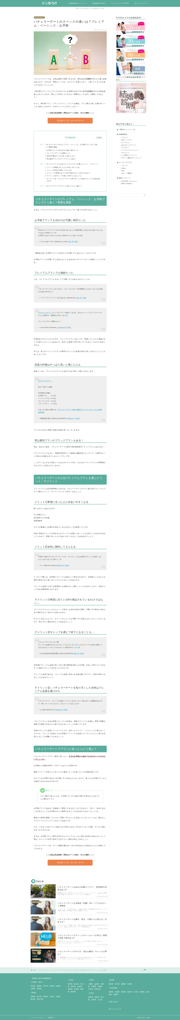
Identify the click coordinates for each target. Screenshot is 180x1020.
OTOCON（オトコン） (129, 181)
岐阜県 (76, 989)
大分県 (136, 992)
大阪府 (93, 986)
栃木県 (39, 996)
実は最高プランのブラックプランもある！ (61, 159)
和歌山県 (97, 989)
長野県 (70, 989)
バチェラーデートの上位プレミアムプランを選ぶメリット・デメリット (72, 164)
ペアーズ (124, 165)
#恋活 (74, 409)
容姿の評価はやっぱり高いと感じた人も (61, 156)
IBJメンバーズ (126, 140)
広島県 (93, 999)
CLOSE (99, 137)
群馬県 (45, 996)
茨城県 (33, 996)
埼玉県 (51, 996)
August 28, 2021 (65, 327)
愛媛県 (123, 984)
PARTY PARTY (126, 183)
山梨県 (79, 986)
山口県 (100, 999)
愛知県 (73, 991)
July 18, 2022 (73, 241)
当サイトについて (141, 3)
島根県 (96, 997)
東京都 (33, 999)
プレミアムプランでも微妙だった (58, 153)
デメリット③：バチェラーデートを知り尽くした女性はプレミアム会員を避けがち (73, 180)
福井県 (73, 986)
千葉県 (58, 996)
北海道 (33, 986)
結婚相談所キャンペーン (78, 3)
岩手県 (45, 986)
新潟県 (70, 984)
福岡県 (111, 992)
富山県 (76, 984)
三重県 (90, 984)
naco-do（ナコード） (129, 145)
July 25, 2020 (81, 298)
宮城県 (58, 986)
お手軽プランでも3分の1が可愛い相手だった (62, 150)
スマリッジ (125, 152)
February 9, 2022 (61, 709)
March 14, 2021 (63, 565)
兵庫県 (100, 986)
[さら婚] (50, 4)
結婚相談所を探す (99, 3)
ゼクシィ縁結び (126, 173)
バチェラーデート (39, 17)
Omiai (123, 168)
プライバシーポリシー (38, 1017)
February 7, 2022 (73, 418)
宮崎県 (142, 992)
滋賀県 (96, 984)
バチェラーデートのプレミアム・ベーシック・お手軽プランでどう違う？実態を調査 (71, 146)
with (122, 170)
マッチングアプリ (125, 162)
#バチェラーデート (44, 312)
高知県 (129, 984)
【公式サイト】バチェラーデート (70, 121)
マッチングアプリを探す (120, 3)
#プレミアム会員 (95, 409)
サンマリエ (125, 142)
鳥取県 (90, 997)
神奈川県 (40, 999)
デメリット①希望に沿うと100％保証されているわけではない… (69, 173)
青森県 (39, 986)
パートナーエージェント (130, 150)
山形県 (33, 988)
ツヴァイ (125, 137)
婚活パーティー (125, 178)
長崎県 (123, 992)
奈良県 (90, 989)
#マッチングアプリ (64, 409)
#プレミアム (84, 409)
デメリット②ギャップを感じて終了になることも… (65, 176)
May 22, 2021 (79, 653)
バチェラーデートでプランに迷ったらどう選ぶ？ (63, 186)
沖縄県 (115, 994)
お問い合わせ (113, 1002)
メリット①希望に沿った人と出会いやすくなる (63, 167)
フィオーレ (125, 147)
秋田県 (51, 986)
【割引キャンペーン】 (127, 129)
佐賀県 (117, 992)
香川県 (117, 984)
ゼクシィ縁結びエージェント (131, 158)
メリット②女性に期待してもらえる (59, 170)
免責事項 (50, 1017)
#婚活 (78, 409)
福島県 (39, 988)
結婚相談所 (123, 134)
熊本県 (129, 992)
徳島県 (111, 984)
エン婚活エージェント (129, 155)
